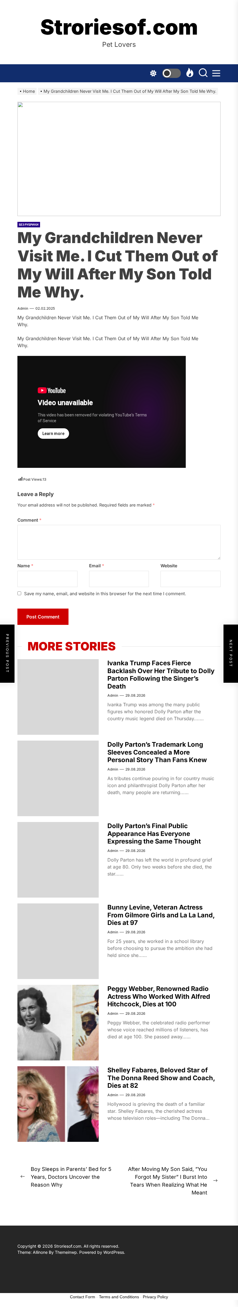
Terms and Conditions (119, 1296)
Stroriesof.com (119, 27)
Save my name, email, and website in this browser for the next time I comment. (105, 593)
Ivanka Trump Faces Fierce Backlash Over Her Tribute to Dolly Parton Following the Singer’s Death (160, 674)
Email (96, 565)
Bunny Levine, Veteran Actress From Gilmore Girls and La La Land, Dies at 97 (160, 914)
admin (22, 308)
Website (169, 565)
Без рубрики (29, 224)
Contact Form (82, 1296)
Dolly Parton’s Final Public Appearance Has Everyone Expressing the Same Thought (154, 833)
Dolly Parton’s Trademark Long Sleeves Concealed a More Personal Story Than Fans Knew (157, 752)
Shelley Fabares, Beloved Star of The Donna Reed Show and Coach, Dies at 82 (161, 1077)
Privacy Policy (155, 1296)
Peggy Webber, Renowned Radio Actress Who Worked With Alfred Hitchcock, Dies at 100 (158, 996)
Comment (29, 520)
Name (25, 565)
